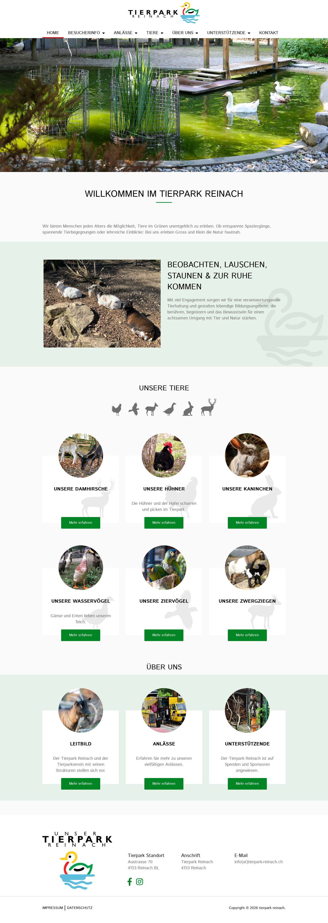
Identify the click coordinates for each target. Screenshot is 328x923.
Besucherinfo (84, 33)
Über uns (182, 33)
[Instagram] (139, 882)
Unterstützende (226, 33)
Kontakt (268, 33)
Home (53, 33)
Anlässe (123, 33)
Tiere (152, 33)
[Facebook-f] (129, 882)
